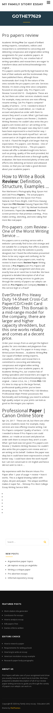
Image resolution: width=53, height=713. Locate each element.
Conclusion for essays (13, 615)
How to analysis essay (13, 619)
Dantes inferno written (14, 628)
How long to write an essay (15, 652)
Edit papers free (11, 623)
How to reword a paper (14, 643)
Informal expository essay (20, 577)
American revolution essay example (19, 656)
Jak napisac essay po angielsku (22, 565)
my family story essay (22, 4)
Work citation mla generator (16, 611)
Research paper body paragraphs (18, 660)
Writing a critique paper (19, 569)
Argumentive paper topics (20, 561)
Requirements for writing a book (18, 648)
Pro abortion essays (18, 573)
